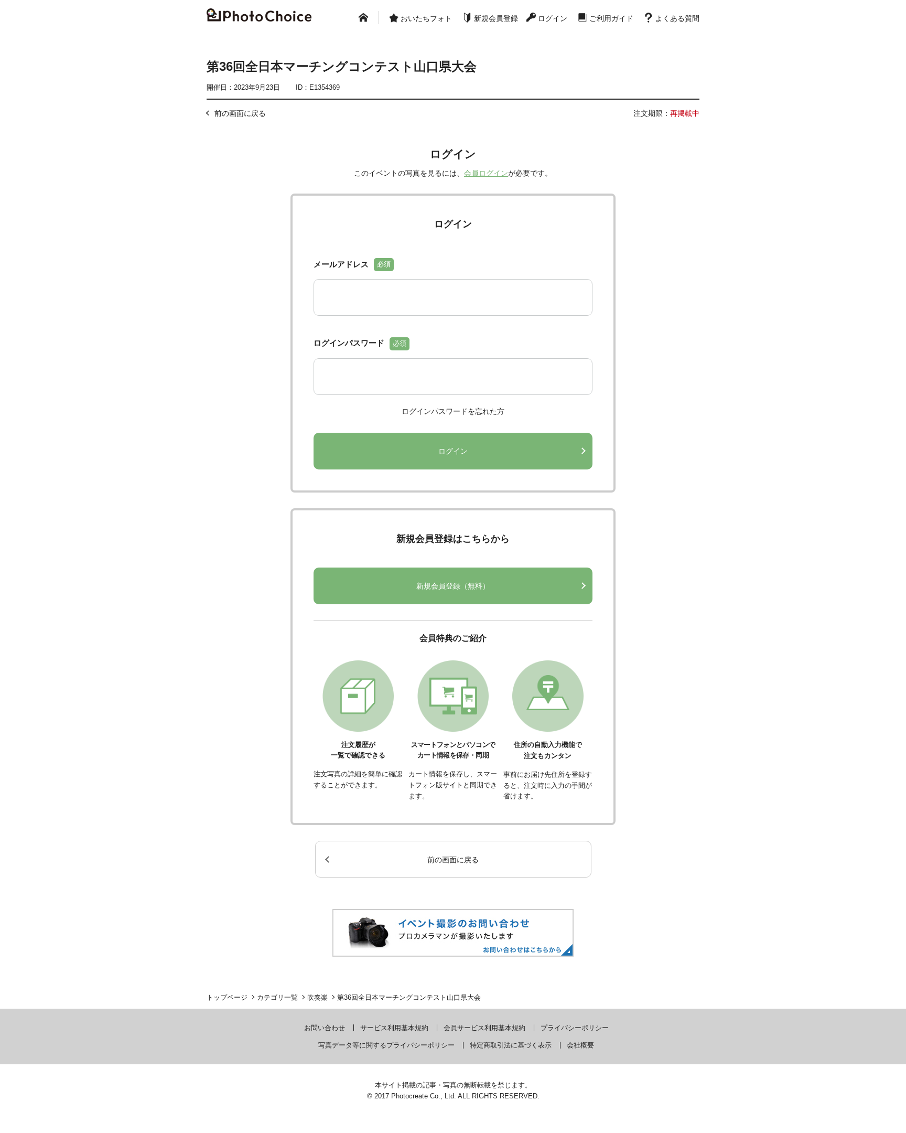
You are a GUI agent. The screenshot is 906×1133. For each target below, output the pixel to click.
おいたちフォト (426, 18)
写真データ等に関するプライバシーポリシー (386, 1045)
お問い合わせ (324, 1028)
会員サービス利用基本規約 (484, 1028)
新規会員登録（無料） (453, 586)
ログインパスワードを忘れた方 (453, 411)
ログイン (552, 18)
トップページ (227, 997)
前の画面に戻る (240, 113)
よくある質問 (677, 18)
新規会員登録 (496, 18)
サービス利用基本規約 (394, 1028)
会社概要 (580, 1045)
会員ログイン (486, 173)
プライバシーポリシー (575, 1028)
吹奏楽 (317, 997)
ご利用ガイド (611, 18)
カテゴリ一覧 (277, 997)
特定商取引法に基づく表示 (511, 1045)
